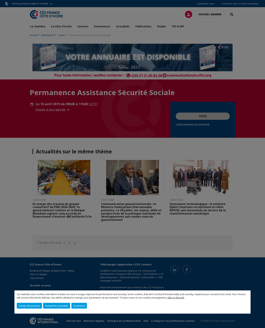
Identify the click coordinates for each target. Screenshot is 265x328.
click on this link (175, 297)
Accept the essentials (56, 305)
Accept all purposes (29, 305)
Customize (79, 305)
